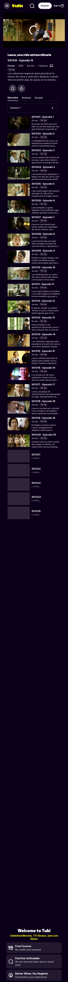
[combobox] (32, 108)
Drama (11, 65)
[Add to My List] (12, 88)
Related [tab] (26, 97)
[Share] (21, 88)
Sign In (57, 5)
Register (45, 5)
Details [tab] (39, 97)
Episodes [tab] (13, 97)
